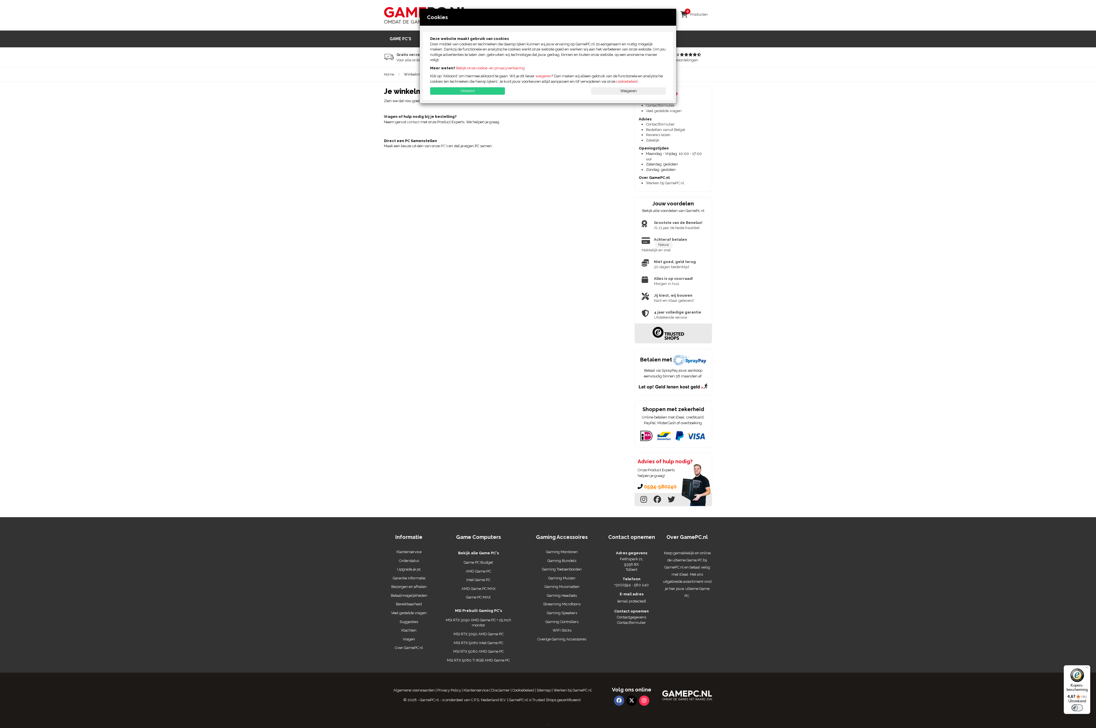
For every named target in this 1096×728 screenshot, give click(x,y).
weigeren (543, 76)
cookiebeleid (627, 81)
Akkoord (467, 91)
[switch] (1077, 707)
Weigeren (628, 91)
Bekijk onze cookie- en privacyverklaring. (490, 68)
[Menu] (1086, 668)
